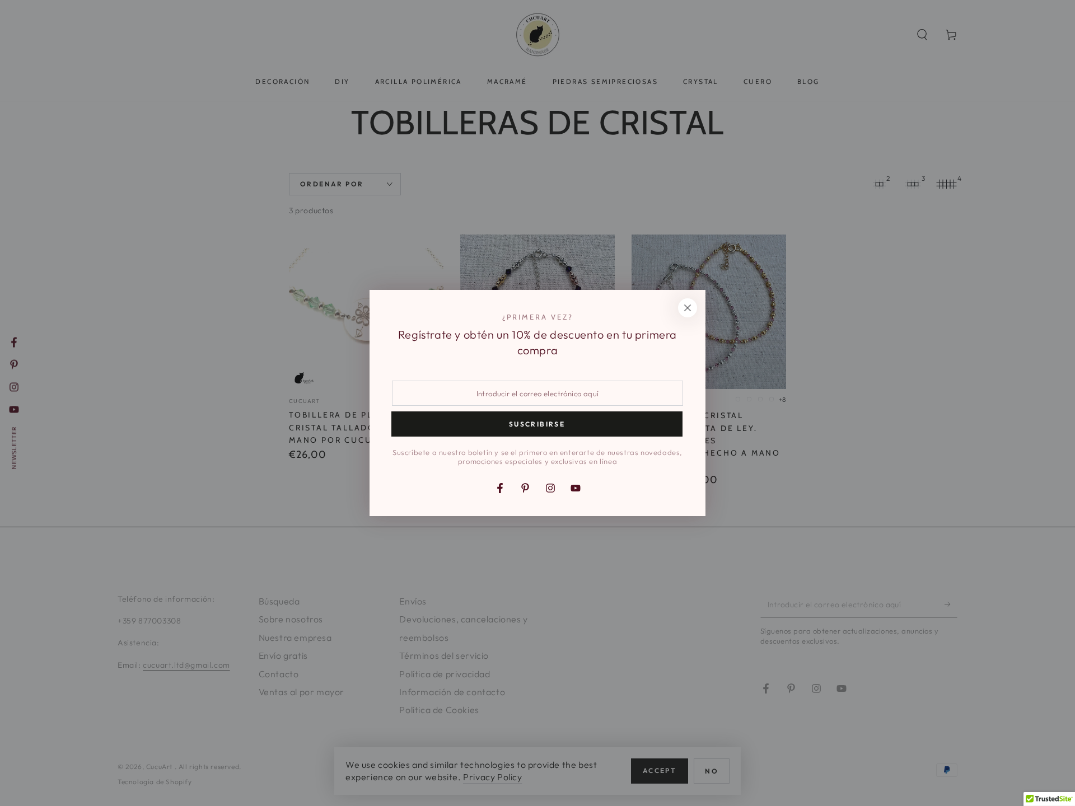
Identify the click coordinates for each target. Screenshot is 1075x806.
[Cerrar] (687, 308)
